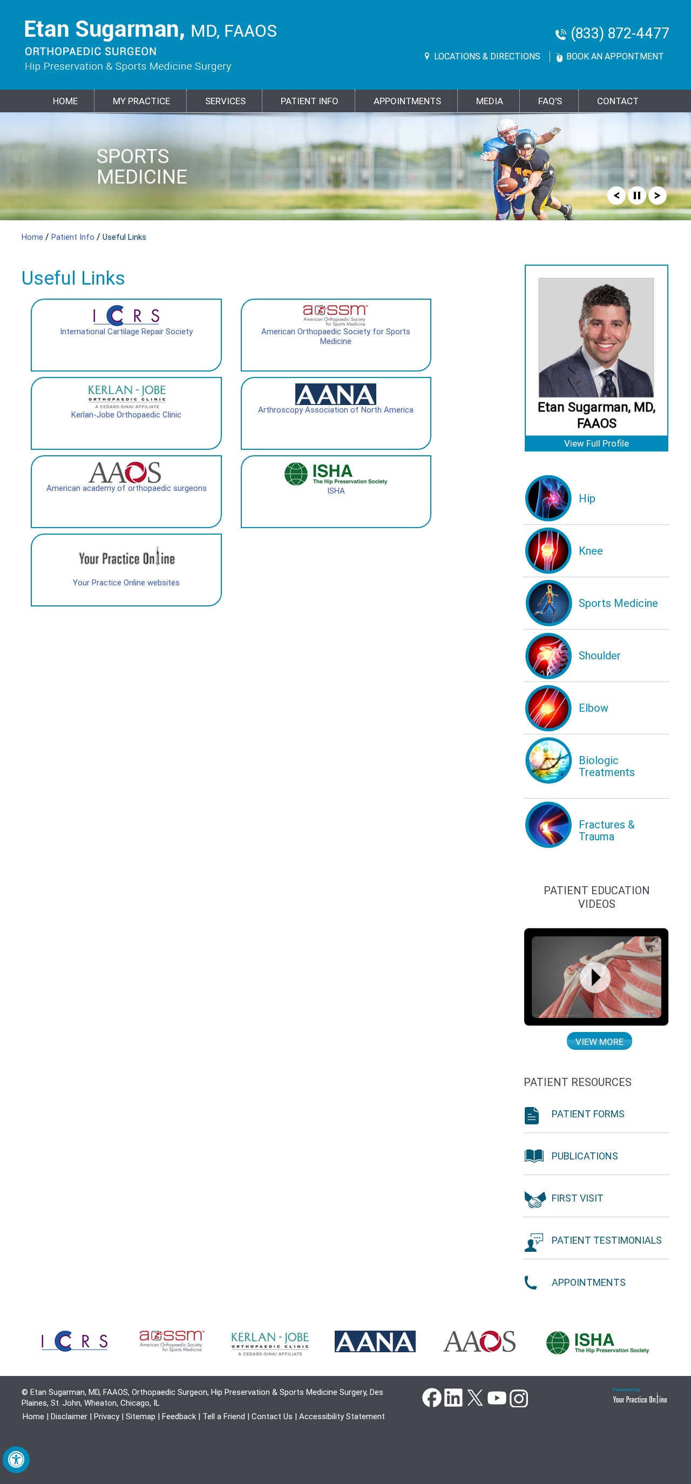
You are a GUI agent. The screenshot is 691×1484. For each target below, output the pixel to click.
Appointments (407, 101)
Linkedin (453, 1397)
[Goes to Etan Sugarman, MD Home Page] (151, 46)
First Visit (578, 1198)
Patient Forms (588, 1113)
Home (65, 101)
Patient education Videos (597, 897)
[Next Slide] (657, 195)
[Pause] (637, 195)
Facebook (432, 1397)
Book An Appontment (615, 56)
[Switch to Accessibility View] (16, 1459)
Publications (585, 1156)
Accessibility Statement (342, 1416)
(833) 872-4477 (620, 34)
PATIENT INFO (309, 101)
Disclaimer (69, 1416)
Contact (618, 101)
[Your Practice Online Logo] (640, 1395)
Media (489, 101)
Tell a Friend (223, 1416)
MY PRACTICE (141, 101)
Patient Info (74, 237)
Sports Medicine (142, 166)
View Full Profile (596, 443)
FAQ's (550, 101)
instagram (518, 1397)
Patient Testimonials (607, 1240)
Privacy (106, 1416)
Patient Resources (578, 1082)
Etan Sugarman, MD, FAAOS (596, 415)
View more (599, 1041)
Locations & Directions (487, 56)
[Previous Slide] (616, 195)
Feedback (179, 1416)
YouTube (496, 1397)
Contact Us (272, 1416)
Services (225, 101)
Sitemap (140, 1416)
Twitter (475, 1397)
